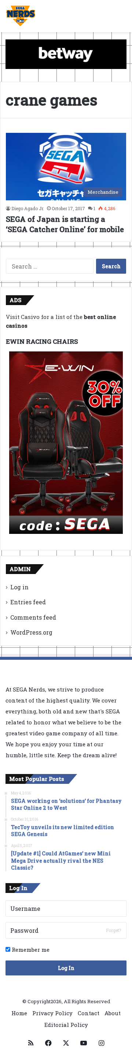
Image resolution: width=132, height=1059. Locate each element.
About (112, 1013)
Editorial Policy (66, 1024)
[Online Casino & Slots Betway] (66, 53)
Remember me (30, 949)
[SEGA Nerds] (21, 16)
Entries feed (28, 602)
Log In (66, 967)
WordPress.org (31, 632)
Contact (88, 1013)
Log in (19, 587)
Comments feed (33, 617)
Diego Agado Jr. (27, 208)
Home (19, 1013)
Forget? (113, 930)
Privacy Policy (52, 1013)
